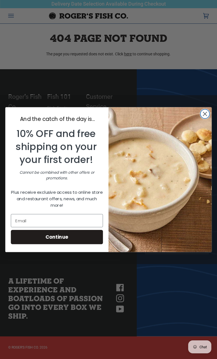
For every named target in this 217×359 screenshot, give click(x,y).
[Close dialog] (205, 113)
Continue (56, 237)
